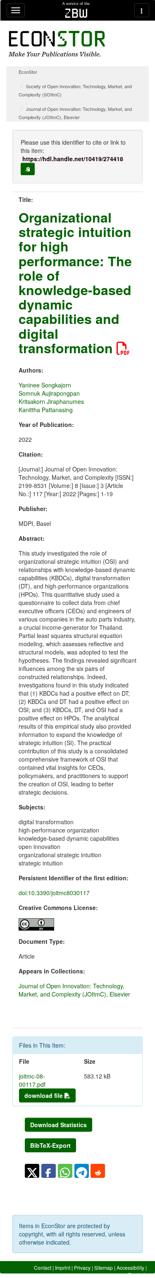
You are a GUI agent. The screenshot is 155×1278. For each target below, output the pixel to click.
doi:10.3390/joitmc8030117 (54, 893)
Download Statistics (58, 1125)
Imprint (62, 1267)
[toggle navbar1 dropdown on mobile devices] (16, 10)
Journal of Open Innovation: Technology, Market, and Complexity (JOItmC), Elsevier (74, 990)
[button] (32, 1171)
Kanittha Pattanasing (46, 410)
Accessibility (130, 1267)
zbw (76, 13)
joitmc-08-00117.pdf (32, 1080)
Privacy (82, 1267)
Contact (42, 1267)
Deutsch (137, 1274)
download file (44, 1095)
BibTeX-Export (50, 1145)
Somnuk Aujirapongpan (49, 393)
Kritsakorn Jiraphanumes (51, 401)
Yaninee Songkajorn (45, 385)
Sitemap (103, 1267)
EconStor (28, 71)
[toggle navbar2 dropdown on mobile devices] (141, 10)
